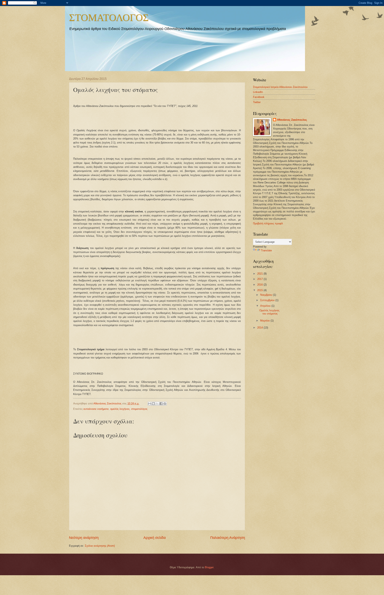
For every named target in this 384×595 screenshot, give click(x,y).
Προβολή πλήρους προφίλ (268, 223)
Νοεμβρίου (266, 294)
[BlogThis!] (153, 404)
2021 (260, 273)
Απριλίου (265, 305)
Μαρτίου (265, 320)
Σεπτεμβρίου (267, 300)
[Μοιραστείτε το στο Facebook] (161, 404)
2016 (260, 284)
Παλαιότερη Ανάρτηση (227, 538)
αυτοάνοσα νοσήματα (96, 408)
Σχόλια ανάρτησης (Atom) (100, 545)
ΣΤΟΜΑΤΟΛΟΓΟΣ (109, 17)
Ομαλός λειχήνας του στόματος (269, 312)
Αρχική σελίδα (154, 538)
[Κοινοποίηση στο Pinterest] (165, 404)
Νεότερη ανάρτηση (84, 538)
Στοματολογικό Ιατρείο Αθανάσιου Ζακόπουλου (280, 87)
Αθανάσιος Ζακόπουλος (292, 119)
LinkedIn (258, 92)
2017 (260, 279)
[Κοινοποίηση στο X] (157, 404)
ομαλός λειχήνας (120, 408)
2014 (260, 327)
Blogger (209, 567)
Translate (266, 250)
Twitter (257, 102)
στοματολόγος (139, 408)
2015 (260, 290)
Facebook (258, 97)
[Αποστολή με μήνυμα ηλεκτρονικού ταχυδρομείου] (150, 404)
